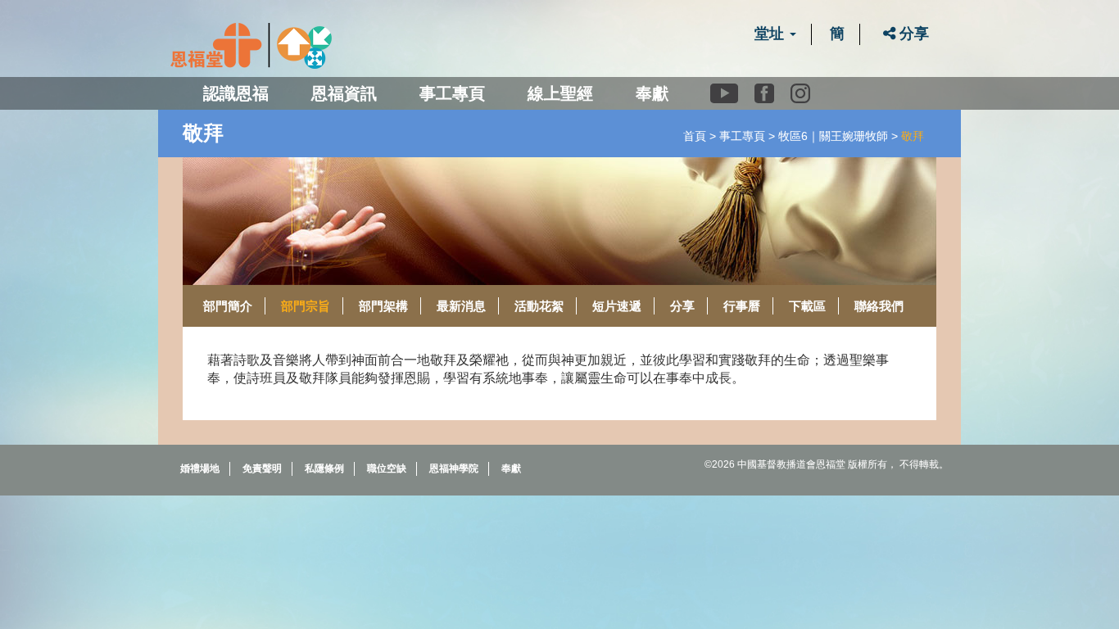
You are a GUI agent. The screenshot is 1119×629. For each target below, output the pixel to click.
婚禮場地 (200, 468)
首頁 (694, 136)
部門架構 (383, 306)
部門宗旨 (305, 306)
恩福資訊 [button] (344, 93)
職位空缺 (386, 468)
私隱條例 (324, 468)
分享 (912, 33)
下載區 (807, 306)
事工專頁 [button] (452, 93)
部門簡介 (227, 306)
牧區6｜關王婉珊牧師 (833, 136)
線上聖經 (560, 93)
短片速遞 (616, 306)
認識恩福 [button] (236, 93)
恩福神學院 (453, 468)
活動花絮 (539, 306)
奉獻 (652, 93)
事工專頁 (742, 136)
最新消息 (461, 306)
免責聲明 (262, 468)
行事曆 (741, 306)
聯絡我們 (879, 306)
